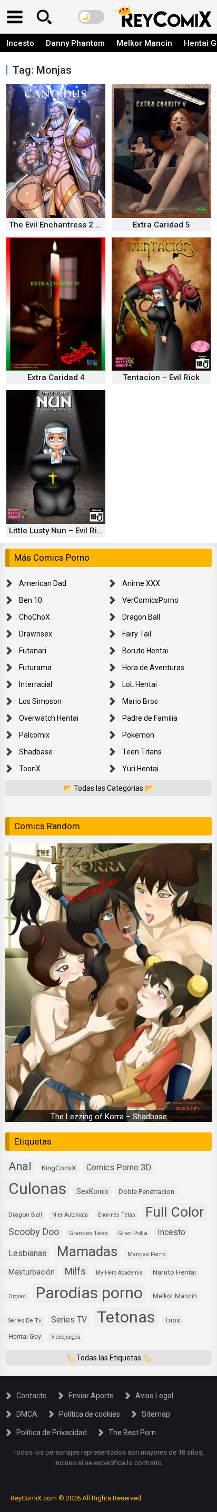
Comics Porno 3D (118, 1167)
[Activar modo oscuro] (91, 17)
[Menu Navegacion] (15, 17)
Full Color (174, 1211)
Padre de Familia (149, 718)
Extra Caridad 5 (161, 225)
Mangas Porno (146, 1254)
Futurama (35, 667)
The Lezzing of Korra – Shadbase (109, 1116)
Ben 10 (30, 600)
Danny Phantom (75, 43)
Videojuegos (66, 1337)
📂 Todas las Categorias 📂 (108, 788)
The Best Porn (132, 1432)
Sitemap (156, 1414)
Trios (172, 1320)
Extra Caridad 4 (56, 377)
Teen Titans (142, 752)
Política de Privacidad (51, 1432)
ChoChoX (34, 617)
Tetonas (126, 1317)
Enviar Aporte (91, 1395)
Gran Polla (132, 1233)
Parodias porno (89, 1293)
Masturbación (31, 1272)
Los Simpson (40, 701)
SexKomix (92, 1191)
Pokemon (138, 735)
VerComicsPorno (150, 600)
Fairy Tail (136, 634)
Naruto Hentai (174, 1272)
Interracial (35, 684)
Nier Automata (70, 1214)
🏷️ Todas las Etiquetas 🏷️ (109, 1358)
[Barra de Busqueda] (44, 17)
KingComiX (59, 1167)
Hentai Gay (24, 1336)
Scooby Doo (33, 1231)
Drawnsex (35, 634)
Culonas (37, 1188)
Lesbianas (27, 1253)
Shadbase (36, 752)
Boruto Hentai (145, 650)
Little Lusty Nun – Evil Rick (57, 530)
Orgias (17, 1296)
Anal (20, 1166)
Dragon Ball (141, 617)
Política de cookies (89, 1414)
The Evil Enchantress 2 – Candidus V (77, 225)
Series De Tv (24, 1320)
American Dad (42, 583)
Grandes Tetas (88, 1233)
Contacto (31, 1395)
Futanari (32, 650)
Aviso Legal (154, 1395)
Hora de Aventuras (153, 667)
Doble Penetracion (146, 1192)
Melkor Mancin (144, 43)
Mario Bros (140, 701)
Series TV (69, 1320)
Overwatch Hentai (48, 718)
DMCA (26, 1414)
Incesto (20, 43)
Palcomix (34, 735)
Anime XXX (141, 583)
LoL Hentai (139, 684)
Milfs (75, 1271)
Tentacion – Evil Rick (161, 377)
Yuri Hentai (140, 768)
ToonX (30, 768)
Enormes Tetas (116, 1215)
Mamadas (87, 1251)
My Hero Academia (119, 1272)
